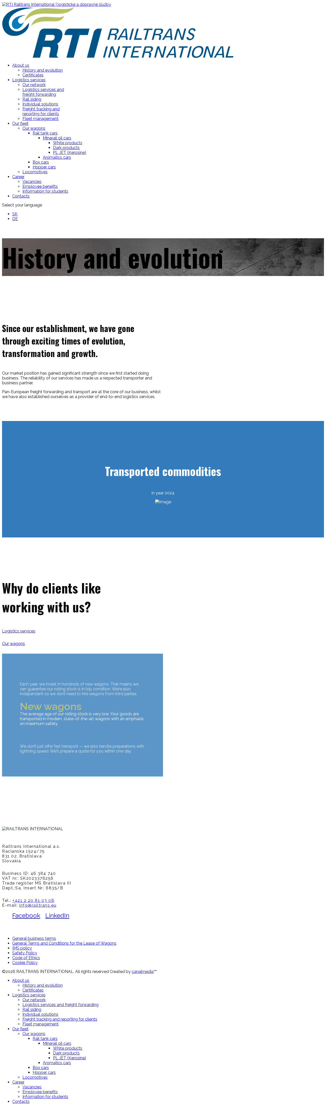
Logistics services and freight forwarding (43, 92)
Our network (34, 84)
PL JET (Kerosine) (69, 152)
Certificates (33, 75)
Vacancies (32, 181)
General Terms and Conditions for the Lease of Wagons (64, 943)
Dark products (66, 147)
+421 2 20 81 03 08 (33, 900)
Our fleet (20, 123)
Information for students (45, 191)
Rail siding (31, 99)
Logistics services (29, 79)
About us (20, 65)
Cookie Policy (25, 962)
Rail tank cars (45, 133)
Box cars (41, 162)
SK (15, 214)
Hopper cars (44, 167)
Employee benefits (40, 186)
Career (18, 176)
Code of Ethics (26, 957)
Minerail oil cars (57, 138)
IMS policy (22, 948)
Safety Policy (24, 953)
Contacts (21, 196)
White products (67, 142)
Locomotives (35, 171)
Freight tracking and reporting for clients (41, 111)
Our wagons (33, 128)
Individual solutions (40, 104)
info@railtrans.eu (38, 905)
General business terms (34, 938)
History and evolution (42, 70)
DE (15, 218)
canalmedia (143, 971)
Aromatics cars (57, 157)
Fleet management (40, 118)
